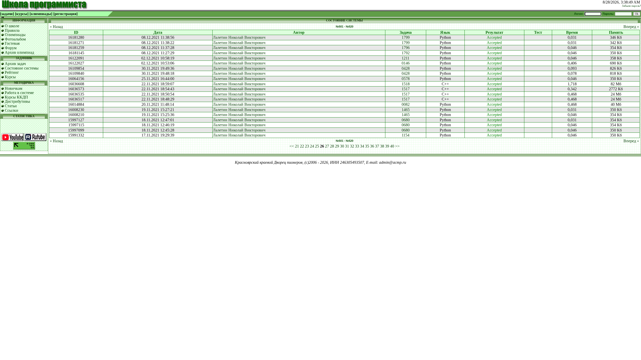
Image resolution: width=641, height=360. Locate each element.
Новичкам (13, 88)
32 (352, 146)
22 (302, 146)
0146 (406, 63)
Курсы (10, 77)
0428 (406, 68)
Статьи (11, 106)
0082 (406, 104)
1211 (405, 58)
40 (392, 146)
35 (367, 146)
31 (347, 146)
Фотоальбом (15, 39)
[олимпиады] (41, 14)
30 (342, 146)
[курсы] (22, 14)
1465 (406, 110)
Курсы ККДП (16, 97)
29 (337, 146)
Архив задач (15, 64)
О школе (12, 26)
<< (291, 146)
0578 (406, 78)
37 (377, 146)
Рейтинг (12, 72)
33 (357, 146)
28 (332, 146)
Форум (11, 48)
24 (312, 146)
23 (307, 146)
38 (382, 146)
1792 (406, 53)
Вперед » (631, 26)
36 (372, 146)
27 (327, 146)
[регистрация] (65, 14)
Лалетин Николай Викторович (239, 37)
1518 (406, 84)
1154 (405, 135)
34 (362, 146)
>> (397, 146)
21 (297, 146)
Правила (12, 30)
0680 (406, 120)
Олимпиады (15, 34)
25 (317, 146)
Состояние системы (22, 68)
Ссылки (11, 110)
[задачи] (7, 14)
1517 (406, 89)
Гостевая (12, 43)
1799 (406, 37)
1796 (406, 48)
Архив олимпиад (19, 52)
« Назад (56, 26)
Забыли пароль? (631, 5)
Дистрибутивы (17, 101)
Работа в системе (19, 92)
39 (387, 146)
